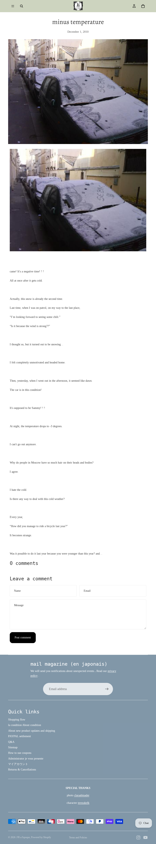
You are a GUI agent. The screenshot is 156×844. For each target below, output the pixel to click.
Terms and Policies (78, 837)
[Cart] (143, 6)
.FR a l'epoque (23, 837)
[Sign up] (107, 689)
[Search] (21, 6)
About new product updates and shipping (31, 730)
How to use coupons (19, 752)
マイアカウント (18, 764)
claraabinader (81, 795)
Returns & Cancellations (22, 769)
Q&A (11, 741)
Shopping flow (16, 719)
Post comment (23, 637)
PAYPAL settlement (19, 736)
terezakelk (83, 802)
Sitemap (12, 747)
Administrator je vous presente (25, 758)
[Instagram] (138, 837)
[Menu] (12, 6)
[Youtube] (145, 837)
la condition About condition (24, 725)
